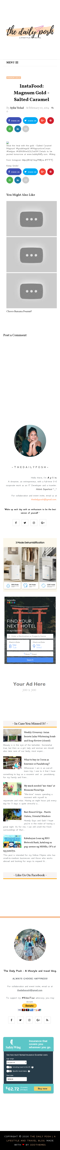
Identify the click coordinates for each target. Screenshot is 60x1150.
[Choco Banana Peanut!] (31, 290)
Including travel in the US (21, 1067)
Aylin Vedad (17, 108)
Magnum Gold (13, 78)
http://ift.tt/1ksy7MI (31, 159)
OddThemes (38, 1144)
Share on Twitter (31, 122)
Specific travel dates (20, 1071)
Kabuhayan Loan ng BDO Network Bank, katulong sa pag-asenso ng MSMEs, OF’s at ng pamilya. (29, 844)
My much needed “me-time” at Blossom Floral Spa (39, 788)
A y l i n (51, 477)
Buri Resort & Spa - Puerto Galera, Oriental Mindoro (37, 814)
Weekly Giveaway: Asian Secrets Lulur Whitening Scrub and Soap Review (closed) (40, 736)
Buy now (42, 1088)
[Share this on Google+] (42, 120)
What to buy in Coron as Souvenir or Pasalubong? (37, 762)
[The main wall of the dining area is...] (31, 254)
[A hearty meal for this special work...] (31, 218)
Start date (9, 1075)
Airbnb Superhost (44, 489)
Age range (10, 1059)
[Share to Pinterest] (25, 128)
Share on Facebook (14, 122)
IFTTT (48, 159)
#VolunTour (28, 997)
